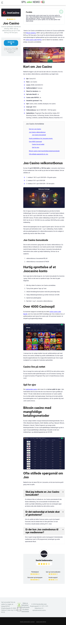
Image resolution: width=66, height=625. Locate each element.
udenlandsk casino (31, 389)
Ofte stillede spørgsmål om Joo (38, 154)
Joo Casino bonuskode (39, 135)
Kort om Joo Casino (35, 129)
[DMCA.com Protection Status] (19, 606)
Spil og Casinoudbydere (53, 572)
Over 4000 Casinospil (35, 141)
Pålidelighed (35, 572)
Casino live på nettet (38, 144)
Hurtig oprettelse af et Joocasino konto (41, 138)
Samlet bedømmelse (44, 560)
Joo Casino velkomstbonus (37, 132)
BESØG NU (11, 42)
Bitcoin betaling (31, 33)
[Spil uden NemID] (33, 2)
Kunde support (53, 577)
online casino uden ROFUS (34, 40)
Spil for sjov (35, 147)
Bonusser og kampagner (35, 577)
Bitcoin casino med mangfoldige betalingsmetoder (44, 151)
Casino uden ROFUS (41, 621)
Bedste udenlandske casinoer (27, 621)
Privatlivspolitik (25, 607)
